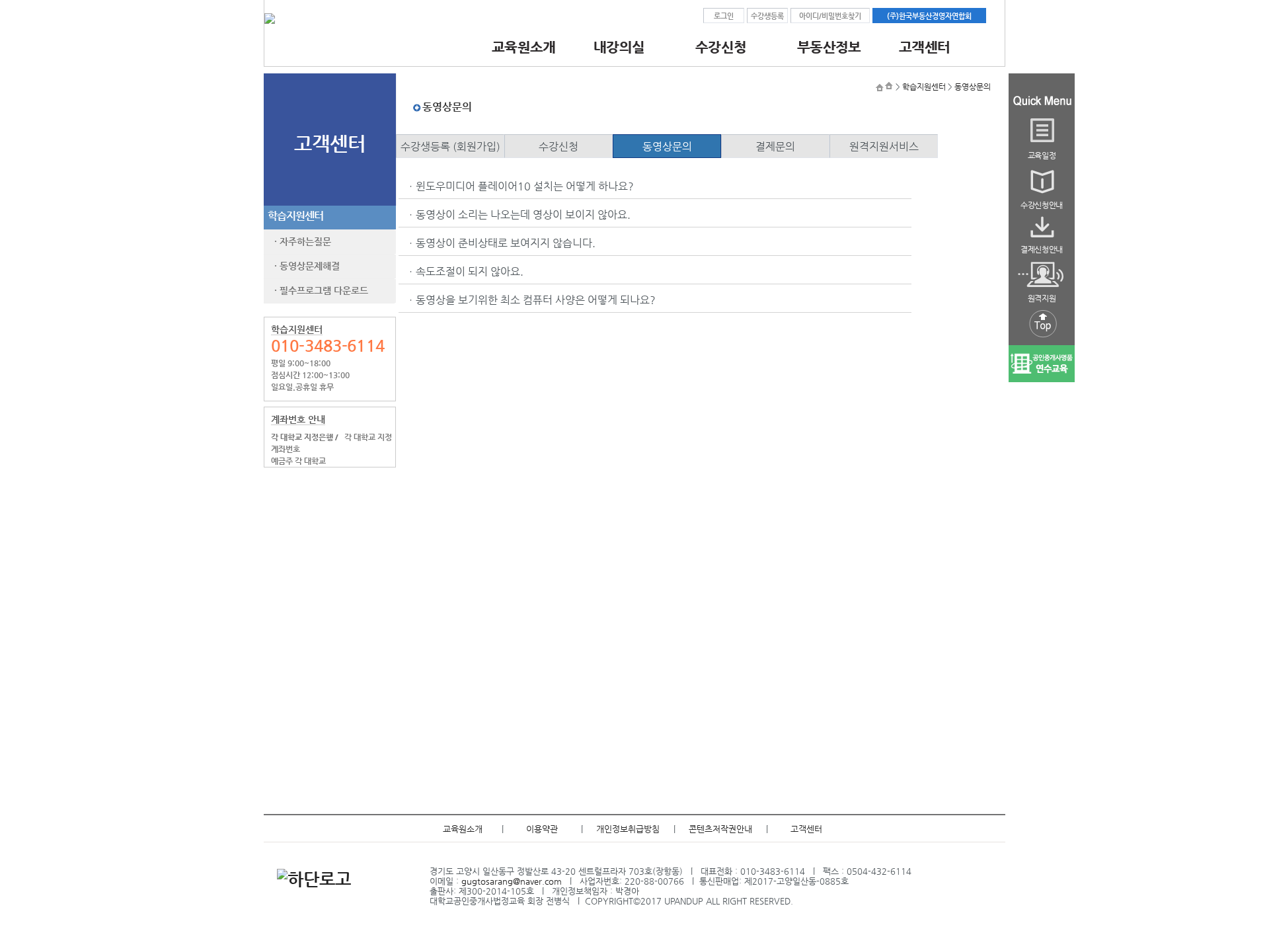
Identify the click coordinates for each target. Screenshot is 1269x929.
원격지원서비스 (884, 146)
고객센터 (806, 829)
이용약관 (542, 829)
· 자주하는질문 (300, 241)
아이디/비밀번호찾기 (830, 16)
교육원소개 (462, 829)
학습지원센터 (295, 216)
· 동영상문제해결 (304, 266)
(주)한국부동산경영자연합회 (929, 16)
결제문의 (775, 146)
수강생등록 (767, 16)
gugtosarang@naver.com (511, 881)
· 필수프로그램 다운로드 (318, 290)
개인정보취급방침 (628, 829)
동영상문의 (972, 86)
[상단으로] (1042, 338)
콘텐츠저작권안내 (720, 829)
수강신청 (558, 146)
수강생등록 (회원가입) (450, 146)
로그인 (724, 16)
